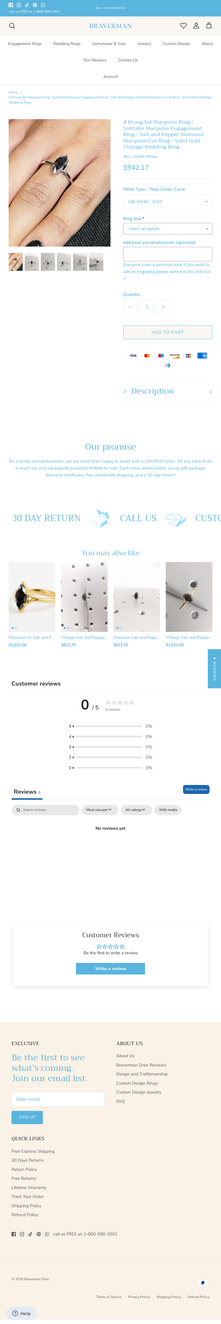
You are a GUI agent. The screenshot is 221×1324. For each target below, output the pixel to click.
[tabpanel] (110, 848)
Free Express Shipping (33, 1151)
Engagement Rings (25, 43)
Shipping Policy (26, 1206)
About (207, 43)
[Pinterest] (35, 5)
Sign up (27, 1117)
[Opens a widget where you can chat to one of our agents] (21, 1314)
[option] (59, 183)
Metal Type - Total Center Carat (154, 189)
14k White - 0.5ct (145, 201)
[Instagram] (19, 5)
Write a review (196, 789)
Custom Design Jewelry (138, 1092)
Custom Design (176, 43)
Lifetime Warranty (29, 1187)
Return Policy (24, 1169)
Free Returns (24, 1178)
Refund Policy (25, 1215)
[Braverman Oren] (110, 25)
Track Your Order (28, 1196)
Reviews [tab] (27, 792)
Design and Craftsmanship (142, 1074)
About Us (125, 1056)
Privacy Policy (139, 1297)
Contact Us (128, 60)
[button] (110, 726)
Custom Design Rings (137, 1083)
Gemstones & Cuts (109, 43)
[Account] (195, 25)
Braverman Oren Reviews (141, 1065)
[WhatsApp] (43, 5)
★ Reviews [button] (214, 669)
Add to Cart (167, 332)
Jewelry (144, 43)
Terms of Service (108, 1297)
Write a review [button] (110, 969)
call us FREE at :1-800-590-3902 (34, 12)
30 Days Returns (28, 1160)
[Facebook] (11, 5)
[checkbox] (168, 810)
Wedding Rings (67, 43)
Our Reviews (94, 60)
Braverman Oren (36, 1279)
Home (13, 92)
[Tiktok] (27, 5)
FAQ (120, 1101)
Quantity (131, 294)
